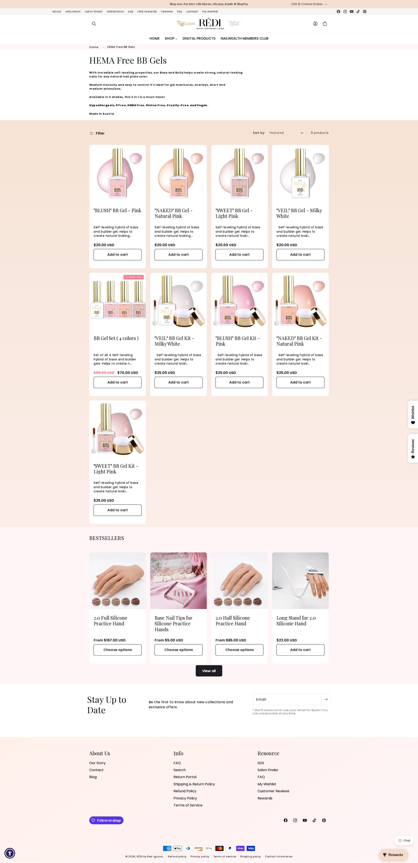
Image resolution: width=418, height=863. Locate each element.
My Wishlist (210, 11)
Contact (192, 11)
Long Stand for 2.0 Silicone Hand (296, 620)
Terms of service (224, 856)
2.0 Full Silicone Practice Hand (110, 620)
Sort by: (259, 133)
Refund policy (177, 856)
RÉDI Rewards (147, 11)
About (56, 11)
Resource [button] (268, 753)
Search (180, 769)
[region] (209, 4)
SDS (130, 11)
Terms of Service (188, 805)
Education (73, 11)
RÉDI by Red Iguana (150, 856)
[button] (94, 24)
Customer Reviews (273, 791)
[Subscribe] (326, 699)
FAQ (179, 11)
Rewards (265, 798)
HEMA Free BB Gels (121, 47)
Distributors (115, 11)
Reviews (167, 11)
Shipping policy (250, 856)
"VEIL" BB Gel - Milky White (299, 213)
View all (209, 670)
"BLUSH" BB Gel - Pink (117, 210)
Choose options (117, 649)
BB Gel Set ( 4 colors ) (116, 338)
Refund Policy (185, 791)
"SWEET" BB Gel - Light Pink (234, 213)
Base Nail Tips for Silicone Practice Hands (173, 623)
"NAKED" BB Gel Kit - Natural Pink (299, 341)
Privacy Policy (185, 798)
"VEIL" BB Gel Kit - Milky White (174, 341)
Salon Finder (94, 11)
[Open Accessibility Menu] (9, 853)
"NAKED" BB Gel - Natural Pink (174, 213)
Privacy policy (199, 856)
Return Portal (185, 777)
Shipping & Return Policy (194, 784)
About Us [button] (99, 753)
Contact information (279, 856)
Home (93, 47)
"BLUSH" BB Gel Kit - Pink (238, 341)
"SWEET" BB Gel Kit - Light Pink (116, 468)
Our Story (97, 763)
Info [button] (178, 753)
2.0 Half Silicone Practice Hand (233, 620)
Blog (93, 777)
